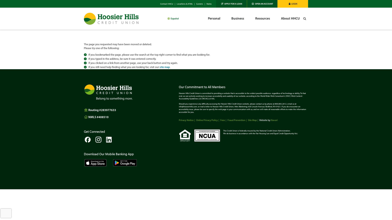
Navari (274, 120)
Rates (209, 4)
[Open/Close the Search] (304, 19)
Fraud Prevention (236, 120)
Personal (214, 18)
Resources (262, 18)
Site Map (252, 120)
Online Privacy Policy (207, 120)
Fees (222, 120)
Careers (199, 4)
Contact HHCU (166, 4)
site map (165, 67)
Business (237, 18)
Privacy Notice (186, 120)
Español (175, 18)
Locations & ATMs (185, 4)
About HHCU (290, 18)
